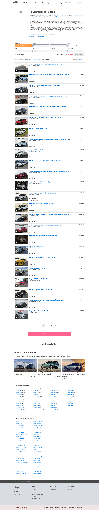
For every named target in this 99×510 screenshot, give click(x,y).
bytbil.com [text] (16, 487)
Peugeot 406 (53, 397)
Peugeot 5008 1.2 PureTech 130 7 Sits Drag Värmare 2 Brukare (47, 107)
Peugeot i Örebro (19, 421)
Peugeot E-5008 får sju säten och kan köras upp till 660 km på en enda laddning (73, 374)
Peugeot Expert (36, 407)
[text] (15, 2)
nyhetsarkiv (68, 356)
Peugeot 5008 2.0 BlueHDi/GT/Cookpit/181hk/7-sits (44, 85)
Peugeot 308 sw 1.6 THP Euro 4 (38, 268)
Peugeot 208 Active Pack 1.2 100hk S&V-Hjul (42, 258)
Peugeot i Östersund (20, 460)
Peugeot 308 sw (19, 405)
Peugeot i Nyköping (37, 451)
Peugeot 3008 (55, 15)
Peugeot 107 (35, 392)
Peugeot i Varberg (20, 464)
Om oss (33, 489)
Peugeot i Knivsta (36, 467)
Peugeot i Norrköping (20, 432)
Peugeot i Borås (36, 460)
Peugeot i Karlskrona (20, 438)
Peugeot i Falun (36, 469)
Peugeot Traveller (37, 401)
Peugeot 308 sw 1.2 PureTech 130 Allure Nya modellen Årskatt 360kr (50, 214)
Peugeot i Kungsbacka (21, 451)
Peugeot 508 (42, 17)
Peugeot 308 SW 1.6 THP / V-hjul (38, 129)
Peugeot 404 (70, 394)
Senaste (81, 59)
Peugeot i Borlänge (37, 432)
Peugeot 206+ (70, 399)
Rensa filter (70, 54)
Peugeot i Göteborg (20, 443)
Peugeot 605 (70, 405)
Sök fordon (25, 3)
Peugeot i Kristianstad (20, 449)
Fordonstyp (17, 43)
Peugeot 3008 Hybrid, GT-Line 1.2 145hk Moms (43, 193)
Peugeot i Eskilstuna (20, 441)
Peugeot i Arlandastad (21, 473)
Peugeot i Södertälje (37, 428)
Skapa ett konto (54, 489)
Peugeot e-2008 (53, 392)
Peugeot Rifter (36, 405)
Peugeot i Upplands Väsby (21, 434)
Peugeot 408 (36, 390)
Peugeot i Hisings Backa (21, 447)
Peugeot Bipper (53, 407)
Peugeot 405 (70, 397)
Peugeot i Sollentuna (37, 447)
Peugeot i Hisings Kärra (38, 425)
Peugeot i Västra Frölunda (21, 462)
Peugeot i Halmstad (37, 423)
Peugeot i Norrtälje (37, 436)
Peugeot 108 (35, 403)
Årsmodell (52, 48)
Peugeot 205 (53, 394)
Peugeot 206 (19, 407)
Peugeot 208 (32, 17)
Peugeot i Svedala (37, 473)
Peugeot (25, 385)
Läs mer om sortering (36, 59)
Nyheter (49, 3)
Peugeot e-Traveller (71, 388)
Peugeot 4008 (70, 392)
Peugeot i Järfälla (36, 434)
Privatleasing (58, 3)
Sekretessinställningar (37, 500)
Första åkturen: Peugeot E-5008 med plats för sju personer (49, 374)
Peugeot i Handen (37, 454)
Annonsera (70, 489)
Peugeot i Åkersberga (37, 421)
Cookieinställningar (36, 498)
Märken (34, 43)
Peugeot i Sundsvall (20, 458)
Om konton (52, 491)
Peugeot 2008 (65, 15)
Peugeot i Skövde (19, 425)
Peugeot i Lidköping (20, 467)
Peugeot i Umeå (19, 430)
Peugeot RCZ (53, 388)
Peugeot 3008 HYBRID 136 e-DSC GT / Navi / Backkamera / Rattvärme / (50, 75)
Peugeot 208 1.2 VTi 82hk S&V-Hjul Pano (41, 290)
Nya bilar (34, 3)
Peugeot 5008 (76, 15)
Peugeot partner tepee (38, 410)
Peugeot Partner (53, 390)
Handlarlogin (71, 491)
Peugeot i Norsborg (37, 464)
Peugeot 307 (18, 401)
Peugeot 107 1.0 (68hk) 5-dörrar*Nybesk (41, 182)
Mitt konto (82, 3)
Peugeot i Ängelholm (20, 469)
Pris (33, 48)
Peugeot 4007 (70, 390)
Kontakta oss (35, 491)
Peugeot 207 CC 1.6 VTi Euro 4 (38, 279)
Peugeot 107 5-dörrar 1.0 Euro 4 (38, 311)
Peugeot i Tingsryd (37, 458)
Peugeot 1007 (53, 399)
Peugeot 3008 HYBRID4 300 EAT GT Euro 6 (42, 204)
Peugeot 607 (52, 405)
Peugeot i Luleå (19, 423)
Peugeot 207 (18, 403)
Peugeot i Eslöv (36, 441)
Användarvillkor (35, 492)
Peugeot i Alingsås (37, 445)
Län (16, 48)
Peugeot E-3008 (19, 410)
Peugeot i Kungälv (20, 428)
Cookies (34, 496)
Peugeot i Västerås (37, 471)
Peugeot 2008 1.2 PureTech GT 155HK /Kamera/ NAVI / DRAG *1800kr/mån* (51, 96)
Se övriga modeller (53, 17)
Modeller (52, 43)
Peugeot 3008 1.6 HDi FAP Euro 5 (39, 150)
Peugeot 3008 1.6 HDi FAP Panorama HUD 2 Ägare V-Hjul (46, 300)
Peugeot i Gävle (19, 454)
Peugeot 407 (35, 394)
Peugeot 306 (53, 401)
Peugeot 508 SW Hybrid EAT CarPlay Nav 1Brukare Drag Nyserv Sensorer (51, 139)
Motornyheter (49, 344)
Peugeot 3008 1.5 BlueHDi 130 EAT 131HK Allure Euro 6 (45, 161)
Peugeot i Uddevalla (20, 445)
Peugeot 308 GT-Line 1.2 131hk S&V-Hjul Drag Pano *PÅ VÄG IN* (47, 64)
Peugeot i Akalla (19, 456)
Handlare (42, 3)
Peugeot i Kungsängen (38, 456)
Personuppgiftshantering (38, 494)
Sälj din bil (67, 3)
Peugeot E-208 (36, 399)
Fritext (69, 43)
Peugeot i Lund (36, 449)
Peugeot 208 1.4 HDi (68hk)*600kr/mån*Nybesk (43, 236)
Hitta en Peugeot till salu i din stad (25, 419)
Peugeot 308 (44, 15)
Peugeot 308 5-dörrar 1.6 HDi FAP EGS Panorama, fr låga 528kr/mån (49, 171)
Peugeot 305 (70, 401)
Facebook (17, 494)
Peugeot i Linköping (37, 430)
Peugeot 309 (70, 403)
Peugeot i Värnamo (37, 438)
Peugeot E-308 (53, 410)
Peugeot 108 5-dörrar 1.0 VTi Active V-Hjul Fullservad (45, 117)
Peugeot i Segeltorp (20, 436)
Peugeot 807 (52, 403)
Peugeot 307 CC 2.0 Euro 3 (37, 246)
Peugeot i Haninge (20, 471)
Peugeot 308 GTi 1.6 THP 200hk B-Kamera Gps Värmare (45, 225)
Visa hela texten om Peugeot (38, 36)
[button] (16, 70)
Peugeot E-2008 (36, 397)
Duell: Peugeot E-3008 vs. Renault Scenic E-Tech (24, 374)
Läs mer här (79, 507)
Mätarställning (71, 48)
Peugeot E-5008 (36, 388)
